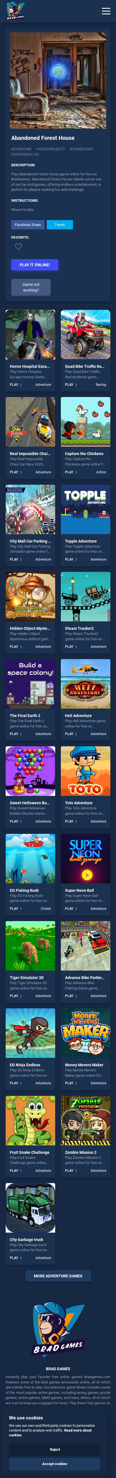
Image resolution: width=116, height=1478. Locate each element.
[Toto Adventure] (85, 771)
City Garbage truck (26, 1239)
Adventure (21, 149)
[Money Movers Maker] (85, 1033)
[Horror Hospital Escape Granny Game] (30, 334)
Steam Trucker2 (79, 628)
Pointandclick (25, 154)
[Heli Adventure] (85, 684)
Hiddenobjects (50, 149)
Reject (55, 1449)
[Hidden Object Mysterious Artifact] (30, 596)
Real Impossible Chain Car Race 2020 (43, 453)
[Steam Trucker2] (85, 596)
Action (101, 472)
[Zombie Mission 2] (85, 1120)
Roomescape (81, 149)
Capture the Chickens (84, 453)
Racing (101, 385)
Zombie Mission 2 (81, 1152)
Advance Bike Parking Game (90, 977)
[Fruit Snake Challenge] (30, 1120)
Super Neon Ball (79, 890)
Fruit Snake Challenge (30, 1152)
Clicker (46, 909)
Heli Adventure (78, 715)
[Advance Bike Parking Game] (85, 946)
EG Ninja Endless (25, 1065)
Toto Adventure (79, 803)
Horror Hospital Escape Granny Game (43, 366)
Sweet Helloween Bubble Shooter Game (45, 803)
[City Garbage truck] (30, 1208)
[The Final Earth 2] (30, 684)
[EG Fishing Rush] (30, 858)
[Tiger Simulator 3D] (30, 946)
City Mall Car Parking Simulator (38, 541)
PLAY (14, 385)
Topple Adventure (81, 541)
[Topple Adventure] (85, 509)
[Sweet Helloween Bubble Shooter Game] (30, 771)
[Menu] (106, 11)
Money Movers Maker (84, 1065)
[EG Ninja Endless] (30, 1033)
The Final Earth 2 (25, 715)
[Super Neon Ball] (85, 858)
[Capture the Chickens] (85, 422)
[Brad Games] (12, 11)
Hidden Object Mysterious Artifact (40, 628)
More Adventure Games (58, 1276)
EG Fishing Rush (24, 890)
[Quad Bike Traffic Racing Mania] (85, 334)
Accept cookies (54, 1464)
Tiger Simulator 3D (27, 977)
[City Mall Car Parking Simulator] (30, 509)
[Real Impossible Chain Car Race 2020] (30, 422)
